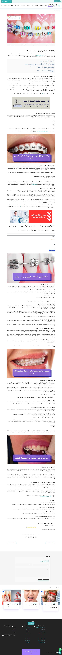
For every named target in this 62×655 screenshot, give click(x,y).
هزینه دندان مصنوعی (41, 638)
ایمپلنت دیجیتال (27, 638)
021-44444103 (13, 630)
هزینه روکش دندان (42, 642)
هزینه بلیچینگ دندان (41, 640)
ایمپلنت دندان (28, 629)
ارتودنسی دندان (27, 640)
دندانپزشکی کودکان (27, 636)
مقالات (55, 10)
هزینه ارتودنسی (44, 93)
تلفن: (52, 239)
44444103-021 (29, 621)
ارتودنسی (47, 44)
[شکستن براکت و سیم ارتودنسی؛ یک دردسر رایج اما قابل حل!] (31, 597)
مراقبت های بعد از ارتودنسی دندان (42, 131)
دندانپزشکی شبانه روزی (39, 55)
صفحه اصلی (58, 10)
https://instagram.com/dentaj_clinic (45, 496)
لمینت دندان (28, 627)
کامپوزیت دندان (27, 633)
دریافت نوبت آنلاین (57, 1)
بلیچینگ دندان (28, 631)
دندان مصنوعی (28, 642)
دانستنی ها (50, 44)
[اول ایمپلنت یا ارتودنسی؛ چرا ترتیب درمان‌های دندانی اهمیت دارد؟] (11, 597)
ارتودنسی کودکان (34, 184)
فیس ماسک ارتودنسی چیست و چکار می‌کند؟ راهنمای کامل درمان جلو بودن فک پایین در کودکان (51, 606)
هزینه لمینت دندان (42, 631)
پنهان (48, 60)
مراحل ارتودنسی (21, 206)
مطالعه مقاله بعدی (11, 542)
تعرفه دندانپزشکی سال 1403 (40, 627)
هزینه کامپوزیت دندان (41, 633)
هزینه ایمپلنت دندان (42, 636)
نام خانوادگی (53, 236)
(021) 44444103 (7, 1)
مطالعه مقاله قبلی (50, 542)
